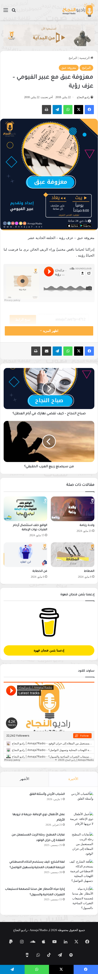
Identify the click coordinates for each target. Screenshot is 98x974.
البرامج (73, 58)
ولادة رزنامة (87, 525)
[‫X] (78, 109)
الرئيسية (84, 58)
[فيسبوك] (89, 109)
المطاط (89, 571)
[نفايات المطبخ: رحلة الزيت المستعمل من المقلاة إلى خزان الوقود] (80, 844)
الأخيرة (73, 779)
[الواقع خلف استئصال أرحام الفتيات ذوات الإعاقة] (25, 508)
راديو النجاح (83, 97)
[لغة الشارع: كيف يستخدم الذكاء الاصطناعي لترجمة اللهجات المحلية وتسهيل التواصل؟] (80, 871)
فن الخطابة (40, 571)
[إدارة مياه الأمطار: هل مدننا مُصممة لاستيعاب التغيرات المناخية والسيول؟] (80, 898)
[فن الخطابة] (25, 554)
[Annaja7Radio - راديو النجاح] (78, 10)
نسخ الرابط (22, 319)
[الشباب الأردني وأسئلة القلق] (80, 800)
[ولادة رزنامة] (72, 508)
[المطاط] (72, 554)
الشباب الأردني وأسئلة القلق (47, 794)
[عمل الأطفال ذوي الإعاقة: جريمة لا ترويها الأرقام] (80, 820)
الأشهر (24, 779)
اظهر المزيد (50, 331)
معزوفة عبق (68, 67)
